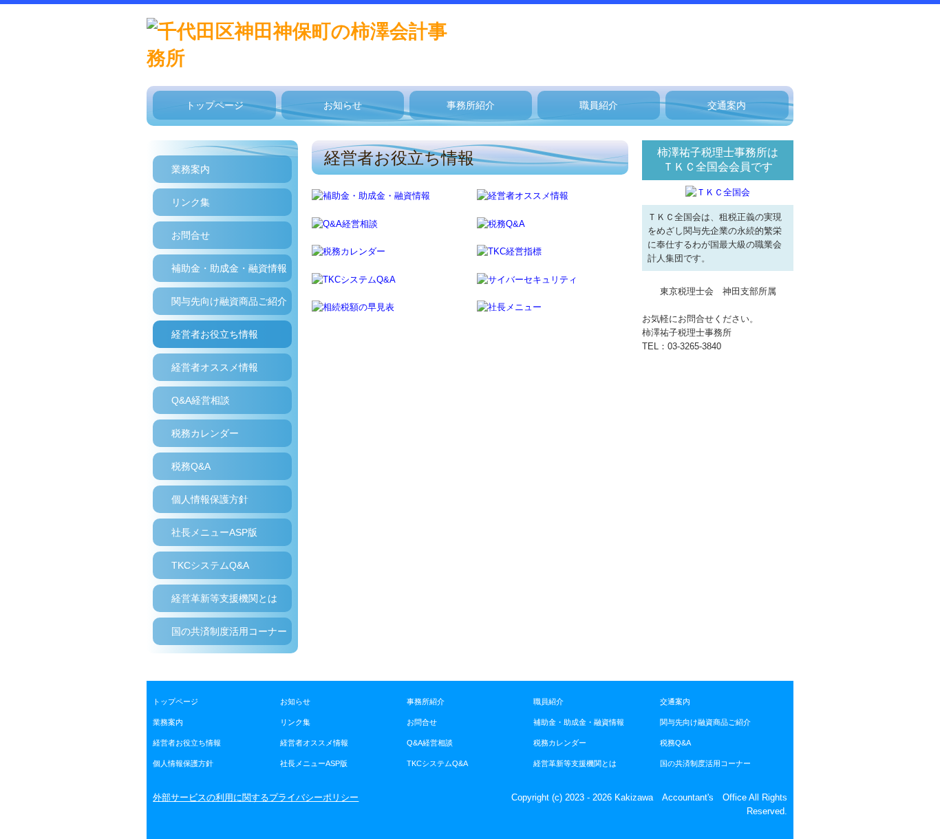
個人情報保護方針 (209, 499)
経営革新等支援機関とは (224, 598)
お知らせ (342, 105)
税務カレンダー (205, 433)
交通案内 (726, 105)
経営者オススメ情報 (214, 367)
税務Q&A (191, 466)
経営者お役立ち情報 (214, 334)
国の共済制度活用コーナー (229, 631)
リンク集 (190, 202)
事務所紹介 (471, 105)
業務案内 (190, 169)
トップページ (215, 105)
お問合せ (190, 235)
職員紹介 (598, 105)
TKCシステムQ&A (210, 565)
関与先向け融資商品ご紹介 (229, 301)
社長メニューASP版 (214, 532)
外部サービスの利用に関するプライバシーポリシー (256, 797)
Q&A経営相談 (200, 400)
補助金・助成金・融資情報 (229, 268)
